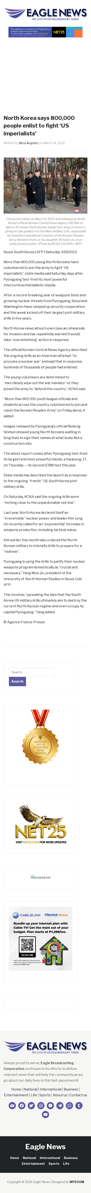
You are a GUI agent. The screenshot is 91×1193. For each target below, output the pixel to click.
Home (16, 1089)
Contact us (78, 1095)
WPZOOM (76, 1182)
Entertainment (16, 1095)
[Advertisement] (45, 68)
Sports (44, 1095)
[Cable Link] (40, 938)
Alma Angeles (29, 143)
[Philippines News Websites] (40, 741)
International (50, 1089)
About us (60, 1095)
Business (71, 1089)
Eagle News (45, 1146)
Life (34, 1095)
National (30, 1089)
